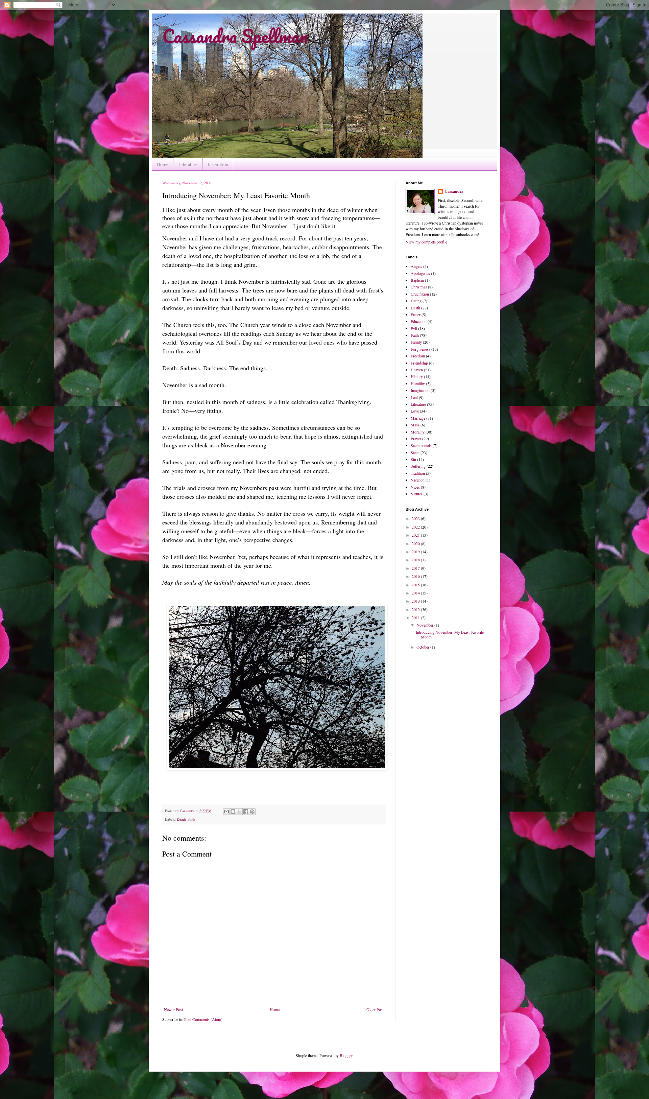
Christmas (419, 286)
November (425, 625)
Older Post (375, 1009)
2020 (416, 543)
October (423, 647)
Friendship (419, 363)
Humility (418, 383)
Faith (191, 819)
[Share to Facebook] (245, 811)
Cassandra (453, 191)
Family (416, 342)
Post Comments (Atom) (203, 1019)
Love (415, 411)
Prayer (416, 438)
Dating (416, 300)
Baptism (417, 280)
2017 (416, 568)
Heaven (417, 369)
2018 (416, 559)
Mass (415, 424)
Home (162, 164)
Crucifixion (420, 294)
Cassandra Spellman (235, 36)
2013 (416, 601)
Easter (415, 314)
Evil (414, 328)
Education (419, 321)
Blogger (346, 1055)
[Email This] (226, 811)
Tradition (418, 473)
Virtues (417, 493)
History (417, 376)
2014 (416, 592)
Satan (415, 452)
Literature (187, 164)
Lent (414, 397)
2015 (416, 584)
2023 (416, 518)
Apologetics (420, 273)
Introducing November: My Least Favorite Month (450, 634)
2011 (416, 617)
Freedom (418, 355)
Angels (416, 266)
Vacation (418, 480)
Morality (418, 432)
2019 (416, 551)
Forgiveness (420, 349)
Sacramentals (421, 445)
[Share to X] (239, 811)
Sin (413, 459)
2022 (416, 527)
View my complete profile (426, 241)
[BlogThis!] (233, 811)
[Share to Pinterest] (252, 811)
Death (181, 819)
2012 (416, 609)
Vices (415, 487)
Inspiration (218, 164)
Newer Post (173, 1009)
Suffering (418, 466)
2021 (416, 535)
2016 (416, 576)
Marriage (418, 418)
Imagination (420, 390)
